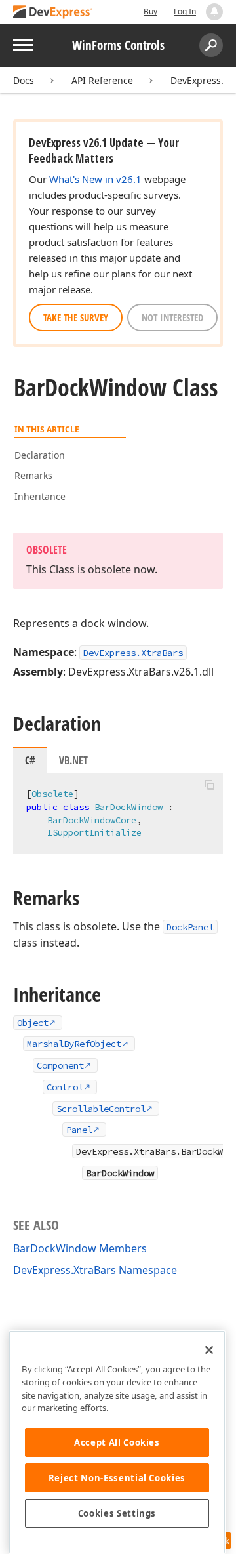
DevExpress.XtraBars (133, 653)
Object (33, 1023)
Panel (79, 1129)
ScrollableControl (101, 1108)
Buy (150, 11)
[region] (117, 1442)
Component (60, 1065)
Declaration (39, 455)
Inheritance (40, 496)
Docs (23, 80)
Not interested (172, 317)
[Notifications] (214, 11)
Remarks (33, 475)
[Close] (209, 1350)
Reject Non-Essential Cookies (117, 1478)
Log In (185, 11)
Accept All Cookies (117, 1442)
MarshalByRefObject (74, 1044)
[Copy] (209, 784)
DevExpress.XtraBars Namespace (95, 1270)
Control (65, 1087)
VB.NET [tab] (73, 760)
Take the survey (75, 317)
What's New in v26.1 (95, 179)
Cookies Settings (117, 1513)
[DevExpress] (53, 12)
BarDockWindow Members (80, 1248)
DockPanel (190, 927)
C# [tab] (30, 760)
